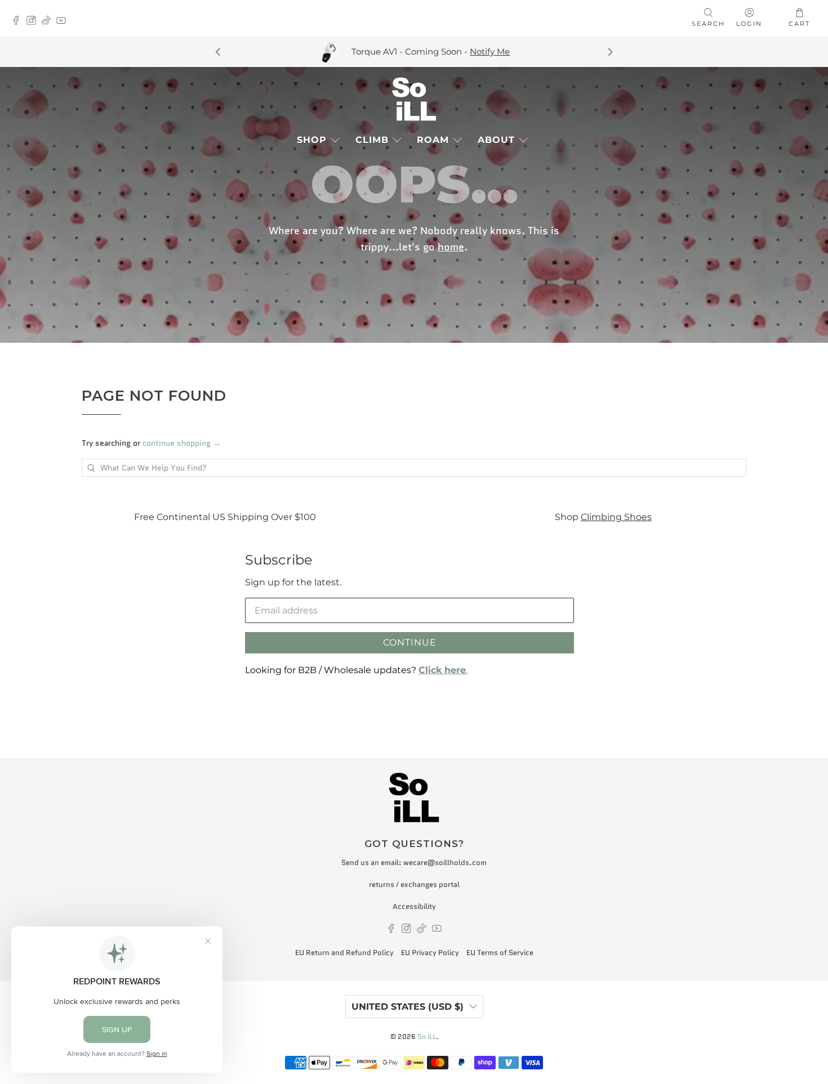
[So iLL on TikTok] (49, 21)
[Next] (609, 52)
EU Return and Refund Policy (344, 952)
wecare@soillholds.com (445, 862)
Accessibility (414, 906)
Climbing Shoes (616, 516)
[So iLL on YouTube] (64, 21)
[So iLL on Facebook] (18, 21)
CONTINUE (410, 642)
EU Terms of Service (499, 952)
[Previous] (218, 52)
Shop (312, 140)
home (451, 246)
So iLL (426, 1036)
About (496, 140)
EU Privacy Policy (430, 952)
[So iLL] (414, 99)
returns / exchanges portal (414, 884)
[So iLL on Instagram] (34, 21)
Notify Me (490, 51)
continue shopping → (182, 443)
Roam (433, 140)
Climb (372, 140)
